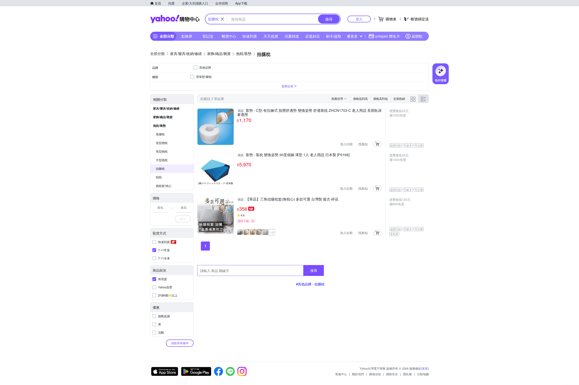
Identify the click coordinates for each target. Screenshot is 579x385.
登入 (359, 19)
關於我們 (358, 374)
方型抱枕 (162, 160)
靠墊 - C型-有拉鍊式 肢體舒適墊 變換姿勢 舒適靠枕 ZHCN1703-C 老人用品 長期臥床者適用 (309, 112)
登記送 (207, 36)
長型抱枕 (162, 151)
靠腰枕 (160, 134)
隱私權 (407, 374)
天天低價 (270, 36)
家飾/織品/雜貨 (163, 117)
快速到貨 (249, 36)
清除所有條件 (180, 343)
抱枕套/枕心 (163, 186)
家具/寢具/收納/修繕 (166, 108)
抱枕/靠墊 (159, 125)
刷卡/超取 (333, 36)
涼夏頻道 (292, 36)
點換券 (186, 36)
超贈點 (417, 36)
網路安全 (392, 374)
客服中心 (341, 374)
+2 (272, 232)
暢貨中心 (229, 36)
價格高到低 (380, 98)
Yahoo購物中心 (174, 19)
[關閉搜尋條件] (222, 19)
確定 (183, 219)
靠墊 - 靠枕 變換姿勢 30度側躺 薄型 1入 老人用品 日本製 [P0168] (293, 155)
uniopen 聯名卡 (387, 36)
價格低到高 (360, 98)
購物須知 (375, 374)
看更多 (352, 36)
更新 (425, 368)
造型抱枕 (162, 143)
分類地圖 (423, 374)
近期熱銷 (399, 98)
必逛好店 (312, 36)
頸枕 (159, 177)
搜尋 (313, 270)
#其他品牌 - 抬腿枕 (310, 284)
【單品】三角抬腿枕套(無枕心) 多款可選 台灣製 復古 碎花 (288, 199)
